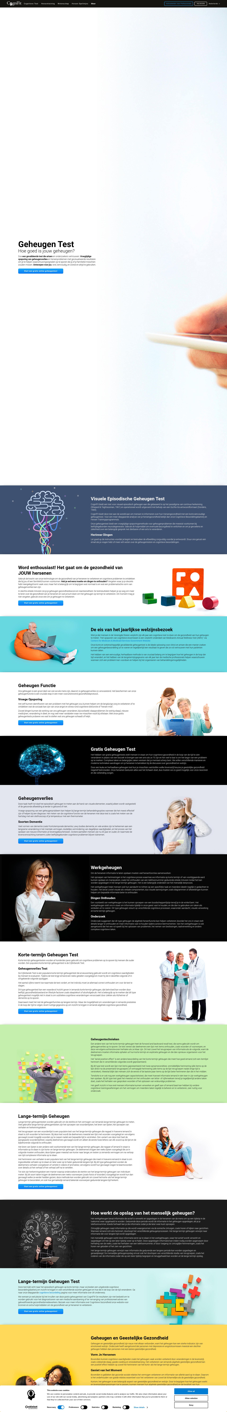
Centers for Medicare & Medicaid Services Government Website (120, 640)
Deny (191, 1405)
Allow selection (191, 1398)
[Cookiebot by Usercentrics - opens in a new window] (31, 1407)
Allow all (191, 1391)
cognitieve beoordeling (50, 1292)
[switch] (84, 1407)
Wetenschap (63, 4)
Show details (139, 1407)
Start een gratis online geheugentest (40, 271)
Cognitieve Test (31, 4)
